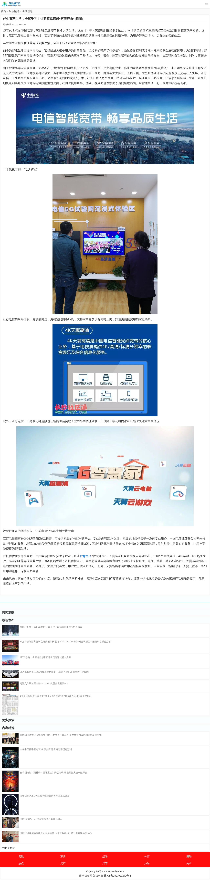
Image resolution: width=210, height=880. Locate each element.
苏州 (63, 856)
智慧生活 (86, 556)
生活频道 (14, 11)
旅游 (147, 863)
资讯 (21, 856)
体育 (147, 856)
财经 (189, 856)
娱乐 (105, 856)
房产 (63, 863)
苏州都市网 (85, 875)
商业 (189, 863)
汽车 (105, 863)
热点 (21, 863)
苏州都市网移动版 (11, 4)
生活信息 (27, 11)
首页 (3, 11)
